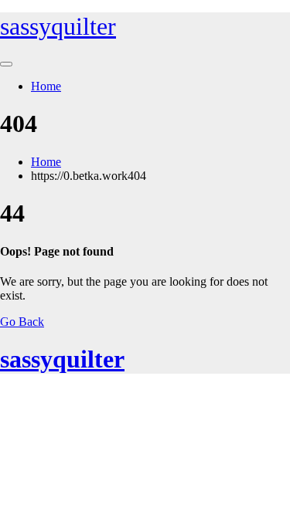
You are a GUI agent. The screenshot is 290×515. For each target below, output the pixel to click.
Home (46, 86)
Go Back (22, 321)
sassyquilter (58, 26)
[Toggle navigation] (6, 64)
